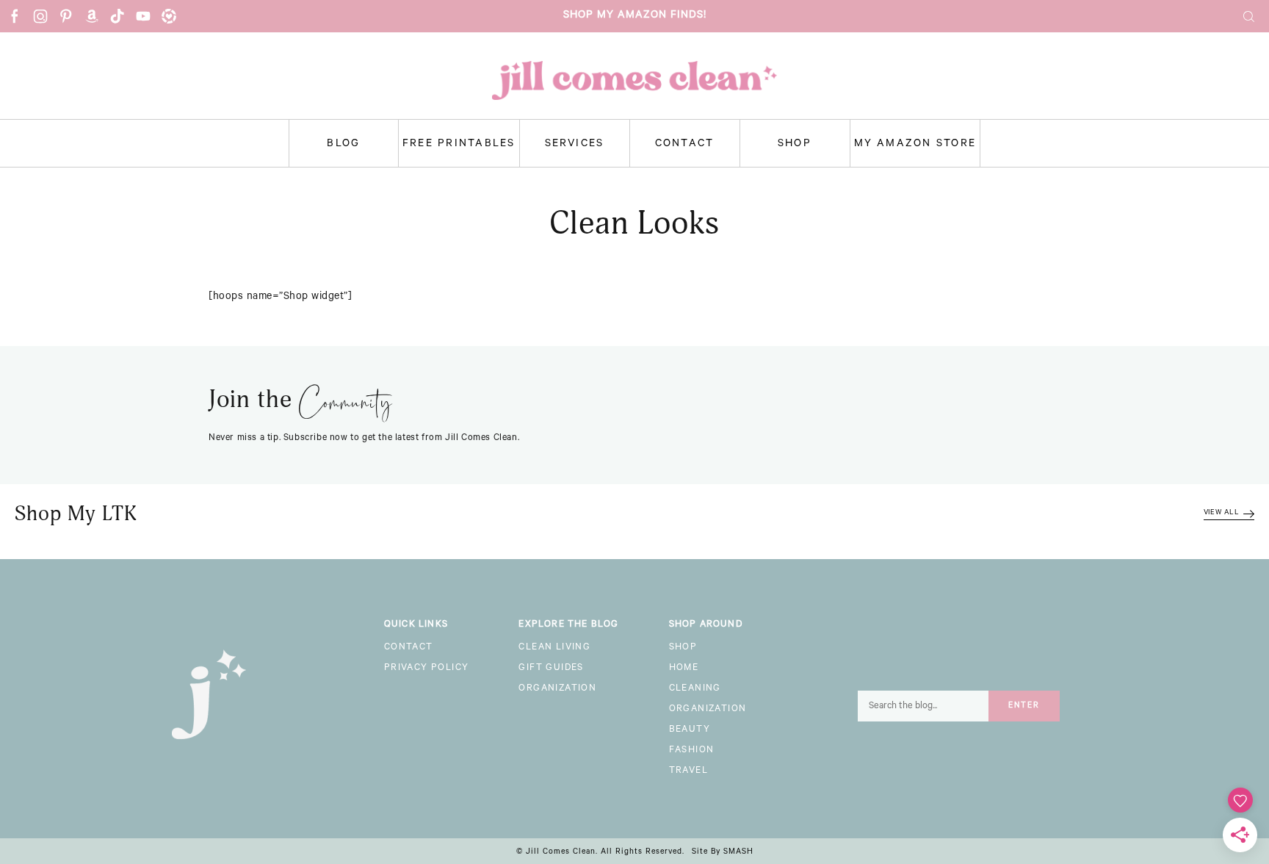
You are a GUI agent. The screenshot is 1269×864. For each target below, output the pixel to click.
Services (574, 145)
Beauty (689, 730)
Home (684, 668)
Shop (794, 145)
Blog (343, 145)
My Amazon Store (915, 145)
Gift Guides (550, 668)
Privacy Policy (426, 668)
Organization (557, 689)
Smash (738, 852)
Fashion (692, 751)
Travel (688, 771)
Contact (685, 145)
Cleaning (695, 689)
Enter (1024, 706)
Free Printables (459, 145)
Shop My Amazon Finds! (634, 16)
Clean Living (554, 648)
